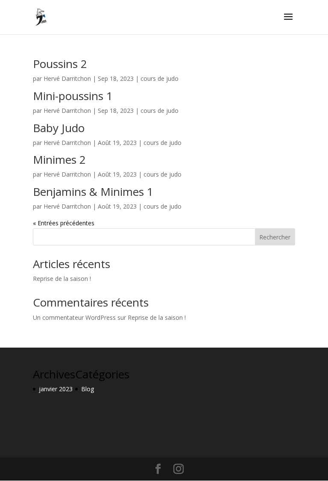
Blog (87, 389)
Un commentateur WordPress (74, 317)
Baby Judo (59, 128)
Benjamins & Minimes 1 (93, 191)
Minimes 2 (59, 159)
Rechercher (274, 237)
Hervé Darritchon (67, 78)
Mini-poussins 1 (73, 95)
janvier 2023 (56, 389)
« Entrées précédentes (63, 223)
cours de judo (160, 78)
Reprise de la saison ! (62, 278)
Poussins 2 (60, 63)
